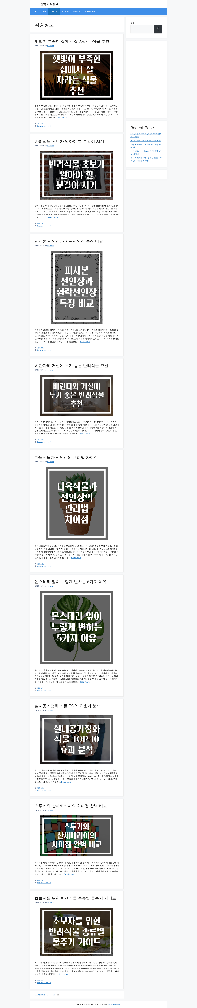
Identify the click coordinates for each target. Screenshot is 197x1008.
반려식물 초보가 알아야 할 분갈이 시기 (69, 141)
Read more (63, 117)
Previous (40, 995)
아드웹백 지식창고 (46, 4)
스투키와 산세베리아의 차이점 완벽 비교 (71, 805)
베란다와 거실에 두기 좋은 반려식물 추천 (71, 365)
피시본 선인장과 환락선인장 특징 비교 (69, 241)
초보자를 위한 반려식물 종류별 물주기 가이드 (75, 898)
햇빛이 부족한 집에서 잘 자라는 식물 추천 (72, 41)
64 (54, 995)
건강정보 (65, 11)
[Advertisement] (146, 79)
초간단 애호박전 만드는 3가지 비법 (145, 140)
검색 (132, 23)
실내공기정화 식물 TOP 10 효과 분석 (68, 705)
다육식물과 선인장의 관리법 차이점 (66, 457)
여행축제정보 (90, 11)
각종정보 (54, 11)
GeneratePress (114, 1004)
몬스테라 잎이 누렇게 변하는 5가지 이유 (71, 581)
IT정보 (43, 11)
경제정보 (76, 11)
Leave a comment (44, 126)
